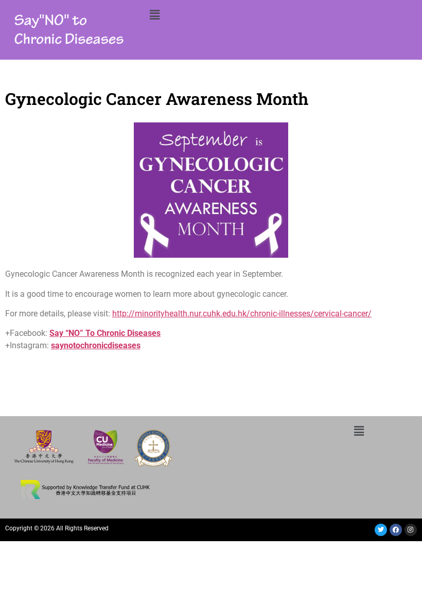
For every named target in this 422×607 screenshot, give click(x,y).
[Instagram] (411, 530)
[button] (154, 14)
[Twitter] (381, 530)
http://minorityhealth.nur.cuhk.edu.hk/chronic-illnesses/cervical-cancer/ (242, 313)
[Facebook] (396, 530)
